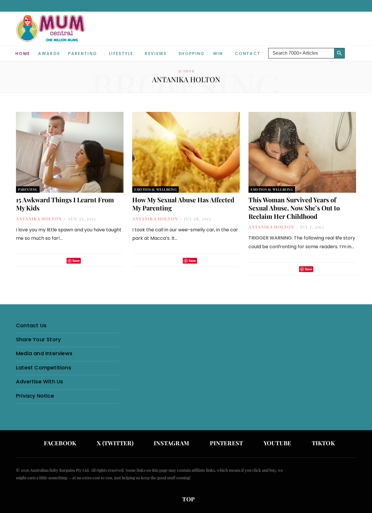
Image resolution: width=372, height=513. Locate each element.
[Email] (86, 260)
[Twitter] (60, 260)
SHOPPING (191, 53)
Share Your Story (38, 339)
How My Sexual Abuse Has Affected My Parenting (183, 203)
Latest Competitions (43, 367)
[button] (352, 49)
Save (76, 260)
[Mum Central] (51, 34)
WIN (218, 53)
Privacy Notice (35, 395)
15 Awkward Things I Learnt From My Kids (65, 203)
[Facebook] (52, 260)
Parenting (82, 53)
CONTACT (247, 53)
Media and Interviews (44, 353)
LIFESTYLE (121, 53)
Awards (49, 53)
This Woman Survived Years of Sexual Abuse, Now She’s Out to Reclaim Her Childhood (294, 208)
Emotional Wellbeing (155, 189)
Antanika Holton (39, 218)
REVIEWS (156, 53)
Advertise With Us (39, 381)
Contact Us (31, 325)
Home (22, 53)
